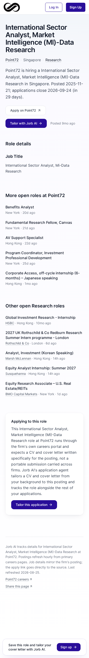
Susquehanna (15, 373)
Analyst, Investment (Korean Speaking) (39, 353)
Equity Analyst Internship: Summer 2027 (40, 368)
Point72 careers (17, 579)
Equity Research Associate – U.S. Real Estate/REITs (38, 386)
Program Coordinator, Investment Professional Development (34, 255)
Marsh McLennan (18, 358)
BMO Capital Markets (21, 394)
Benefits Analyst (19, 207)
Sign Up (76, 7)
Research (53, 60)
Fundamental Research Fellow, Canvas (38, 222)
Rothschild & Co (17, 343)
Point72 (12, 60)
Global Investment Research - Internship (40, 317)
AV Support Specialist (24, 237)
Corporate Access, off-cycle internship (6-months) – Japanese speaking (42, 275)
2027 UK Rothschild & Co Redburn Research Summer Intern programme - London (43, 335)
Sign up (66, 647)
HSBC (9, 323)
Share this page (17, 586)
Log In (53, 7)
